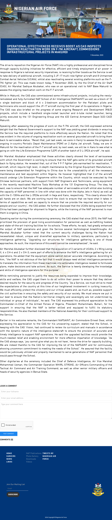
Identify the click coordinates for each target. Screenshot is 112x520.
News (9, 459)
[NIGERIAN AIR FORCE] (9, 9)
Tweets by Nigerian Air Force (49, 456)
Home (9, 453)
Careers (11, 456)
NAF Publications (33, 453)
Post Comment (8, 433)
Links (9, 462)
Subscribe (13, 494)
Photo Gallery (32, 456)
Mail (78, 8)
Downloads (31, 459)
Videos (29, 462)
